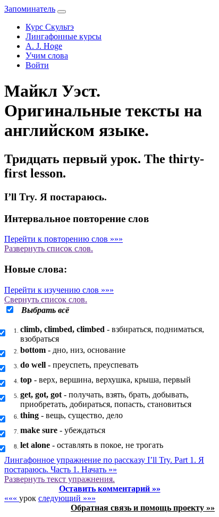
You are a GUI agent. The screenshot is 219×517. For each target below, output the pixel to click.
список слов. (48, 248)
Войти (37, 65)
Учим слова (47, 55)
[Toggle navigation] (61, 11)
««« (11, 498)
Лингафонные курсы (64, 36)
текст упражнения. (59, 479)
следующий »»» (67, 498)
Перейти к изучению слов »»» (59, 289)
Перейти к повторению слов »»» (63, 238)
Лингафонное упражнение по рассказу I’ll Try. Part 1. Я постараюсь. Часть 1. (104, 464)
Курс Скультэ (50, 26)
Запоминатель (29, 8)
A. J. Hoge (44, 45)
